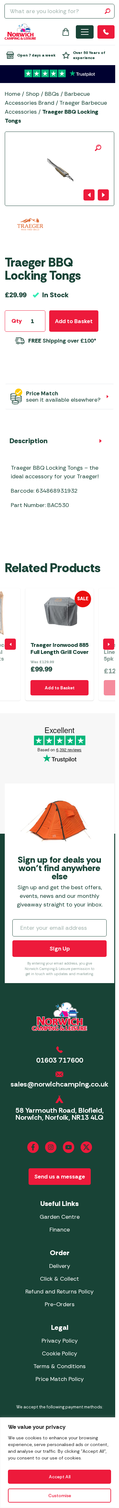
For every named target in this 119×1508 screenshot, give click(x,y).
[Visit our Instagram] (50, 1147)
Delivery (59, 1266)
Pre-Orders (60, 1304)
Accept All (59, 1477)
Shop (32, 94)
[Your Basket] (66, 32)
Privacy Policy (60, 1341)
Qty (16, 321)
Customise (59, 1495)
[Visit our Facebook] (33, 1147)
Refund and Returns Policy (59, 1291)
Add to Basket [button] (60, 688)
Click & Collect (59, 1279)
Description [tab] (29, 440)
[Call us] (106, 32)
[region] (59, 1462)
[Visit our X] (86, 1147)
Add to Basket (74, 321)
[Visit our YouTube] (68, 1147)
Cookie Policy (59, 1353)
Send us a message (59, 1176)
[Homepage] (20, 32)
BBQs (52, 94)
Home (12, 94)
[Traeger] (30, 231)
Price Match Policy (60, 1379)
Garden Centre (60, 1217)
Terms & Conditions (59, 1366)
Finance (60, 1229)
